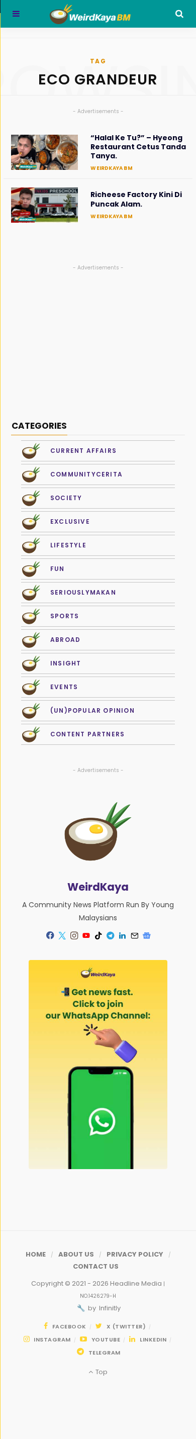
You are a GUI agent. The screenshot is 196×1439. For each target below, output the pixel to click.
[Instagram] (73, 935)
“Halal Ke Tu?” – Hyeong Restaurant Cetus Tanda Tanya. (138, 147)
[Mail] (134, 935)
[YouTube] (85, 935)
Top (100, 1372)
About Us (76, 1254)
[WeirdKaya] (97, 14)
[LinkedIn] (122, 935)
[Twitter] (61, 935)
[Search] (179, 14)
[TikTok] (98, 935)
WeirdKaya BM (111, 168)
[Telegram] (110, 935)
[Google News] (146, 935)
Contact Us (96, 1266)
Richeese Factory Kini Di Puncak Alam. (136, 199)
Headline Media (136, 1283)
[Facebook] (49, 935)
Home (36, 1254)
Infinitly (109, 1308)
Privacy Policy (135, 1254)
